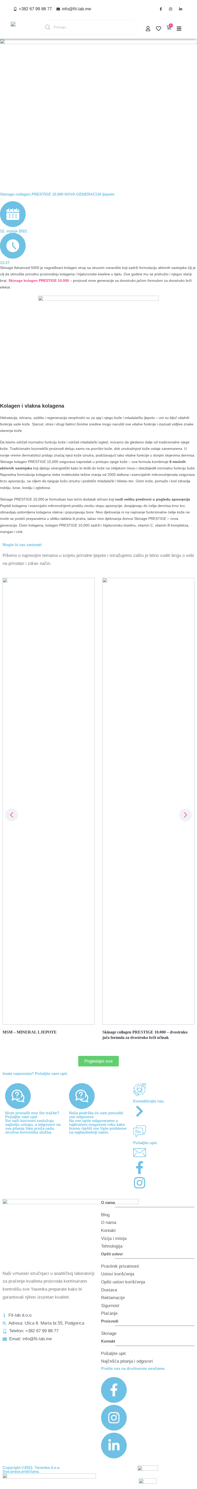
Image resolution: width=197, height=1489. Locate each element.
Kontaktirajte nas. (149, 1101)
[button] (185, 815)
